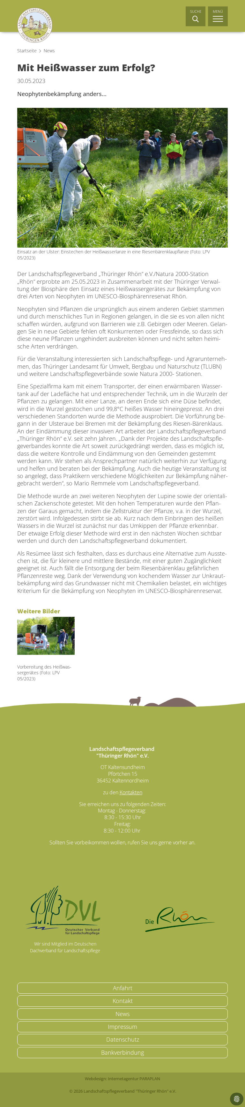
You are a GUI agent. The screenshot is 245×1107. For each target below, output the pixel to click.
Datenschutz (122, 1039)
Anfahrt (122, 988)
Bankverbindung (122, 1052)
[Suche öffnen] (195, 16)
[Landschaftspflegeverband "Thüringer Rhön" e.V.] (34, 25)
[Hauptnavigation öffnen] (218, 16)
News (49, 51)
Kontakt (123, 1001)
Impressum (122, 1026)
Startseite (27, 51)
